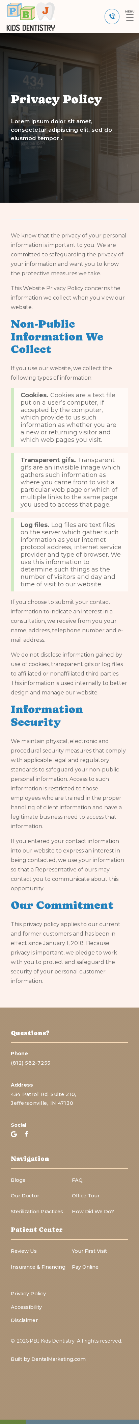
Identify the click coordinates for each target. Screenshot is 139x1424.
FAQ (77, 1180)
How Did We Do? (93, 1212)
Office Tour (86, 1196)
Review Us (24, 1251)
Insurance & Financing (38, 1267)
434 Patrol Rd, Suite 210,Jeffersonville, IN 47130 (43, 1098)
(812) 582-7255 (31, 1063)
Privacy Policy (28, 1294)
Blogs (18, 1180)
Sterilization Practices (37, 1212)
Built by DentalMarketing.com (48, 1359)
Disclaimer (24, 1320)
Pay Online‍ (85, 1267)
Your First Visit (89, 1251)
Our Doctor (25, 1196)
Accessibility (26, 1307)
